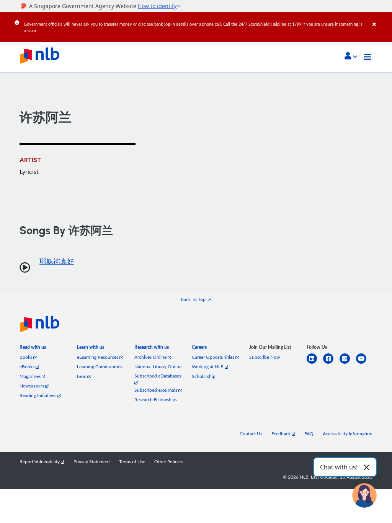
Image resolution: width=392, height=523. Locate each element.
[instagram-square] (348, 363)
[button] (351, 56)
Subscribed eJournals (156, 390)
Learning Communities (99, 366)
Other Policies (168, 461)
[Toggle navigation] (367, 57)
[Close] (381, 19)
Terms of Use (132, 461)
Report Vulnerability (40, 461)
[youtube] (364, 363)
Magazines (31, 376)
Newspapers (32, 386)
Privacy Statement (92, 461)
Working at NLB (208, 366)
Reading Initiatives (38, 395)
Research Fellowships (155, 399)
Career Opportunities (213, 357)
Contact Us (251, 433)
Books (26, 357)
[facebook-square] (331, 363)
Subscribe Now (264, 357)
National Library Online (157, 366)
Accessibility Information (347, 433)
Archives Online (151, 357)
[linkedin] (315, 363)
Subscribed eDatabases (157, 376)
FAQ (309, 433)
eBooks (28, 366)
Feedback (281, 433)
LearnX (84, 376)
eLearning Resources (98, 357)
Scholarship (204, 376)
